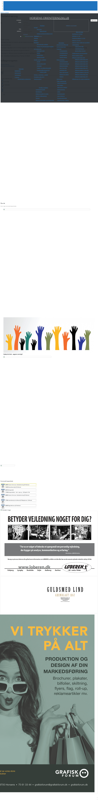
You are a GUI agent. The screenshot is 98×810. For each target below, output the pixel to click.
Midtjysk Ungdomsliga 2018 (81, 74)
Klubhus (36, 40)
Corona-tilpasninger (61, 47)
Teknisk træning (63, 57)
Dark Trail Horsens (64, 72)
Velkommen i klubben (62, 87)
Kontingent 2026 (40, 51)
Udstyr (58, 91)
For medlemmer (37, 49)
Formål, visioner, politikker (40, 59)
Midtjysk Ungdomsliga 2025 (81, 59)
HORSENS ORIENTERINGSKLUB (49, 18)
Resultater (36, 42)
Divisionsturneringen (64, 63)
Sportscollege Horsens (80, 51)
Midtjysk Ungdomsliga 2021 (81, 68)
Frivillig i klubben (43, 87)
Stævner (38, 98)
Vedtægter (39, 66)
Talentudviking (75, 44)
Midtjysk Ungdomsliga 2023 (81, 63)
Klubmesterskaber (64, 66)
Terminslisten (18, 75)
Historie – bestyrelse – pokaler (41, 75)
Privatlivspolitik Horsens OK (43, 70)
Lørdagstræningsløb (40, 89)
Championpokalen (64, 61)
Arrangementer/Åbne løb (62, 44)
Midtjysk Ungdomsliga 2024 (81, 61)
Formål (38, 61)
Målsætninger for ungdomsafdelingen (81, 79)
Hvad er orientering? (62, 83)
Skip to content (5, 12)
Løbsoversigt (18, 73)
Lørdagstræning (63, 55)
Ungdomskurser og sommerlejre (79, 53)
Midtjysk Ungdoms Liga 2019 (82, 72)
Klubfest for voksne (64, 74)
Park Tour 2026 (63, 68)
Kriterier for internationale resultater (45, 46)
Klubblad (36, 38)
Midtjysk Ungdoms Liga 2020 (82, 70)
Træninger (59, 49)
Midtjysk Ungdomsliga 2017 (81, 76)
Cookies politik (43, 72)
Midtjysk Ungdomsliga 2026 (78, 57)
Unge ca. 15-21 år (76, 40)
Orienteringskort (37, 79)
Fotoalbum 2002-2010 (39, 77)
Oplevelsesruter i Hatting (63, 100)
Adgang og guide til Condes (42, 94)
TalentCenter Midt (79, 46)
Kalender (21, 69)
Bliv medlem (60, 85)
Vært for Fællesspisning (41, 96)
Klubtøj (38, 53)
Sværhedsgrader (61, 94)
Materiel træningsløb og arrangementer (45, 100)
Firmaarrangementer (62, 98)
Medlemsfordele (40, 57)
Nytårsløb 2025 (63, 70)
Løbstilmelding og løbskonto (24, 79)
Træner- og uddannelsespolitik (44, 68)
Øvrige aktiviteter (61, 59)
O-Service (17, 77)
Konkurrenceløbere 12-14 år (78, 38)
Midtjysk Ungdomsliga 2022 (81, 66)
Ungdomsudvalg (38, 36)
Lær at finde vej (61, 96)
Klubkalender (18, 71)
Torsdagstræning (64, 53)
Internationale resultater (42, 44)
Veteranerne (59, 79)
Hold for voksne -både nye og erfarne (81, 42)
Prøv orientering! (61, 81)
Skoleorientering (61, 89)
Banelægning (39, 91)
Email (26, 34)
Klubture (61, 76)
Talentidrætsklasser (79, 48)
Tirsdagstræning (63, 51)
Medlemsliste (40, 55)
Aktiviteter (61, 43)
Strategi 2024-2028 (41, 63)
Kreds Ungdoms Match (77, 55)
